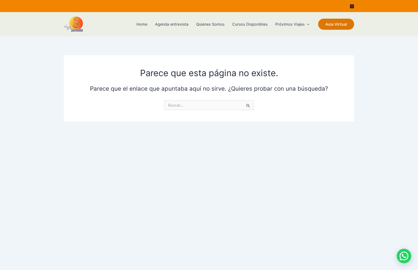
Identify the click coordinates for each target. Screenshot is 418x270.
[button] (404, 256)
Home (141, 24)
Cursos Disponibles (250, 24)
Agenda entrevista (171, 24)
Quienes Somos (210, 24)
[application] (307, 24)
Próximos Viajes (290, 24)
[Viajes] (352, 6)
